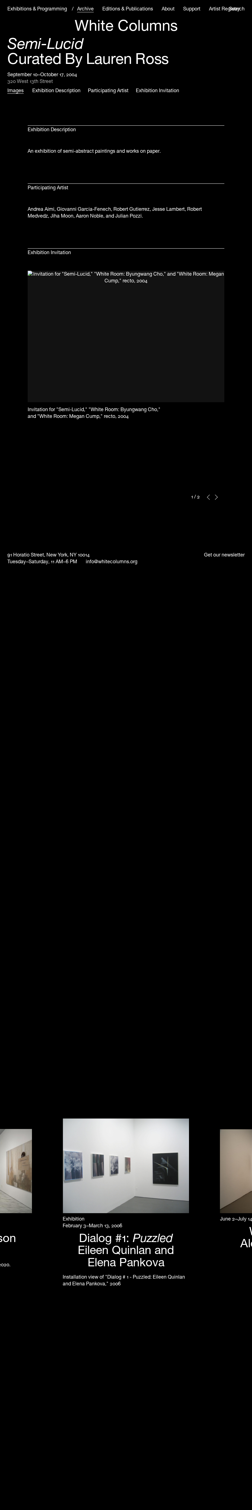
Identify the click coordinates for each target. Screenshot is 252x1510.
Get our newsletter (224, 555)
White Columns (126, 25)
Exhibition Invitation (157, 90)
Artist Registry (224, 9)
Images (15, 90)
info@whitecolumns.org (111, 561)
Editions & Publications (127, 9)
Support (191, 9)
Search (237, 9)
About (168, 9)
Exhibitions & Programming (37, 9)
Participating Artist (108, 90)
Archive (85, 9)
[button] (208, 497)
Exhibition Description (56, 90)
